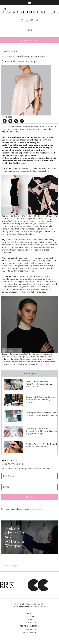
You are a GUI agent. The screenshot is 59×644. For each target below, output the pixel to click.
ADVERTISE (29, 616)
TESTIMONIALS (29, 623)
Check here (44, 364)
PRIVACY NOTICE (29, 632)
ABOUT (29, 613)
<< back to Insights (9, 51)
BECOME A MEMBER (29, 40)
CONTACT (29, 620)
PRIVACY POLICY (29, 629)
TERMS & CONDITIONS (29, 626)
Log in (29, 30)
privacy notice (36, 509)
